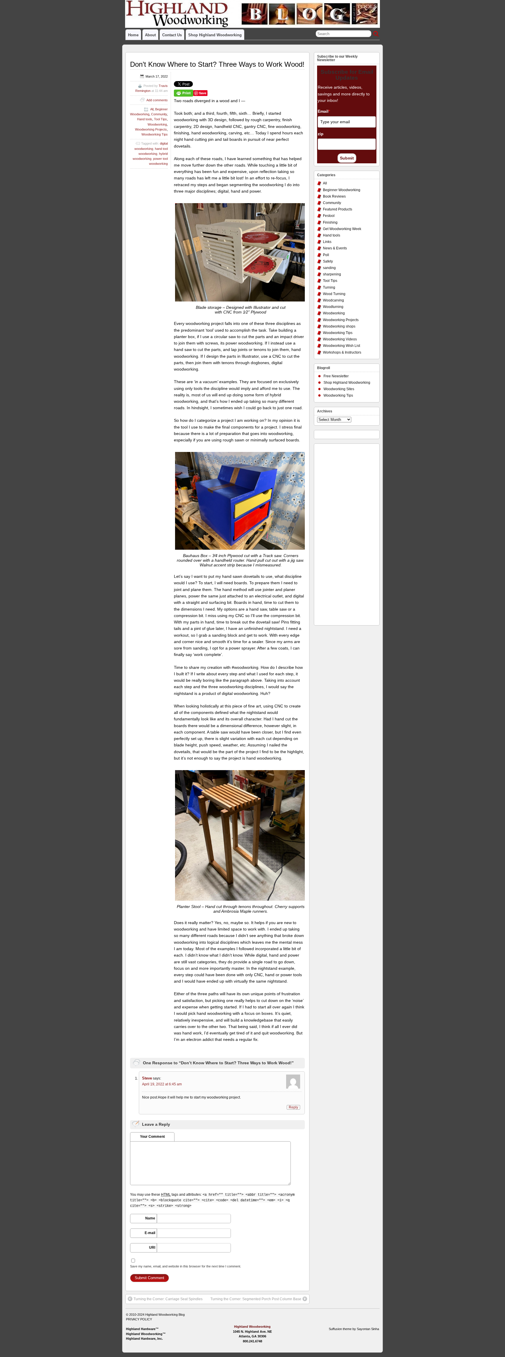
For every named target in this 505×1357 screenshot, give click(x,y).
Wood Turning (334, 294)
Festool (329, 216)
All (151, 109)
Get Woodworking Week (342, 229)
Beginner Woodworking (341, 190)
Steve (147, 1078)
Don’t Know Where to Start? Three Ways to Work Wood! (217, 64)
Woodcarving (333, 300)
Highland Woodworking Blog (165, 1314)
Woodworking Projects (151, 129)
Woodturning (333, 307)
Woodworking (157, 124)
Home (133, 35)
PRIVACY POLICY (139, 1319)
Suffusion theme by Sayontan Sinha (354, 1329)
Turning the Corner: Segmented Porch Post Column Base (255, 1299)
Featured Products (337, 209)
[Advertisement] (340, 533)
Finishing (330, 222)
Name (150, 1218)
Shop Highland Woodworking (215, 35)
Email (324, 111)
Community (159, 114)
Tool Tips (160, 119)
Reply (293, 1107)
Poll (326, 255)
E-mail (150, 1233)
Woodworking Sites (339, 389)
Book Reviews (334, 196)
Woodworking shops (339, 326)
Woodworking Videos (340, 339)
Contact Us (172, 35)
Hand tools (144, 119)
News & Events (335, 248)
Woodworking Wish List (341, 346)
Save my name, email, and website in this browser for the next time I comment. (185, 1266)
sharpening (332, 274)
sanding (329, 268)
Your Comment (152, 1137)
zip (321, 133)
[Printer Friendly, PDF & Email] (183, 92)
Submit (347, 158)
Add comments (157, 100)
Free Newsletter (336, 376)
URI (152, 1247)
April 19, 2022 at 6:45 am (162, 1084)
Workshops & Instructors (342, 352)
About (150, 35)
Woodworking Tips (154, 134)
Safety (328, 261)
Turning (329, 287)
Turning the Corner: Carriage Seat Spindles (168, 1299)
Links (327, 242)
